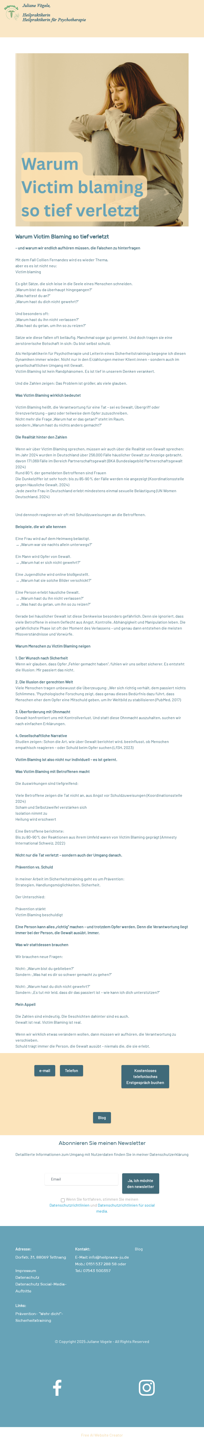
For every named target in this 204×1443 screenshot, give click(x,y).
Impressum (25, 1270)
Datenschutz (27, 1277)
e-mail (44, 1070)
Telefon (71, 1070)
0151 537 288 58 (101, 1264)
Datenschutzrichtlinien (70, 1205)
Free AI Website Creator (102, 1435)
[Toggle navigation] (196, 8)
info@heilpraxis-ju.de (109, 1257)
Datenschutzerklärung (169, 1154)
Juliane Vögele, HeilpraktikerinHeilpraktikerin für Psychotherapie (54, 12)
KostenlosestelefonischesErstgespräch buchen (145, 1076)
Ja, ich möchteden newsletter (140, 1183)
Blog (102, 1117)
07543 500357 (96, 1270)
